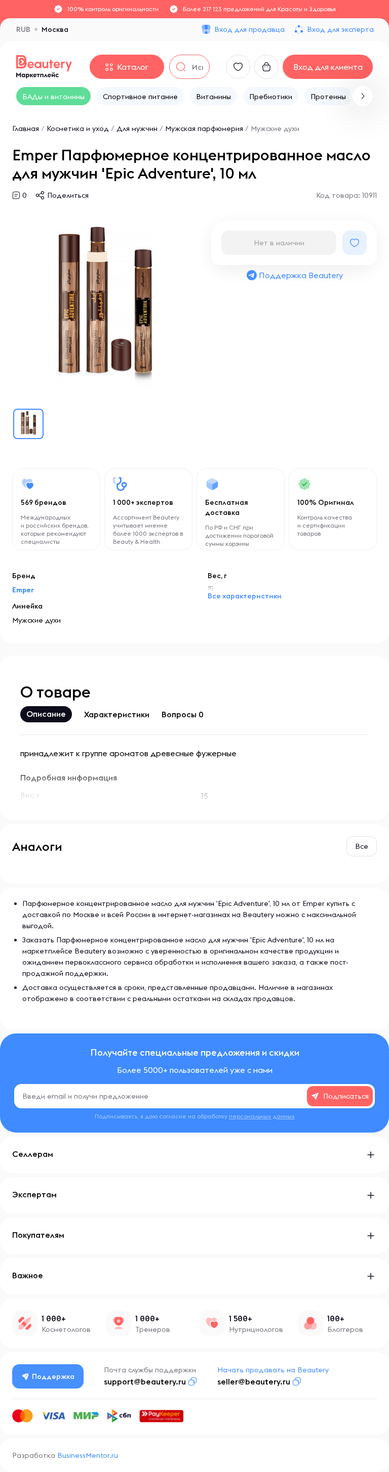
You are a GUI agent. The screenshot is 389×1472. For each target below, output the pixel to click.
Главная (25, 128)
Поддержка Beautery (301, 275)
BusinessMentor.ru (87, 1455)
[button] (363, 96)
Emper (23, 589)
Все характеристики (245, 595)
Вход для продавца (249, 29)
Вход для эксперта (340, 29)
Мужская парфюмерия (204, 128)
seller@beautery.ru (253, 1381)
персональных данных (262, 1116)
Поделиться (68, 195)
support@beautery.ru (145, 1381)
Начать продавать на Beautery (273, 1369)
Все (361, 846)
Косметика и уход (78, 128)
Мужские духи (275, 128)
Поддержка (53, 1376)
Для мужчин (137, 128)
